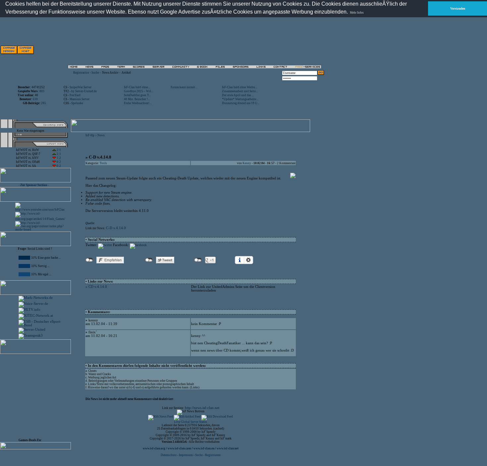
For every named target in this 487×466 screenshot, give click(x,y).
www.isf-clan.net (228, 448)
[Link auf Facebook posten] (138, 245)
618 (35, 99)
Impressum (186, 455)
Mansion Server (79, 99)
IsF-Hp (89, 135)
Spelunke (77, 103)
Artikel (126, 72)
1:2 (58, 158)
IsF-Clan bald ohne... (137, 87)
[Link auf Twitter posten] (105, 245)
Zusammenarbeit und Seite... (240, 91)
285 (43, 103)
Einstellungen (248, 260)
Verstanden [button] (457, 8)
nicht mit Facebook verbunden (89, 260)
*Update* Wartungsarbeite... (240, 99)
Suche (95, 72)
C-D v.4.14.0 (116, 228)
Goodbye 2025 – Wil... (138, 91)
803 (41, 91)
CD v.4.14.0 (97, 287)
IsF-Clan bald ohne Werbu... (239, 87)
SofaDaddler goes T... (137, 95)
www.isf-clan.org (154, 448)
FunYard (75, 95)
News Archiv (110, 72)
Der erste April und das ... (238, 95)
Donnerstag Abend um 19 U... (240, 103)
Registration (81, 72)
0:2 (58, 162)
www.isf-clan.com (179, 448)
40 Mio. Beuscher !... (137, 99)
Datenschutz (169, 455)
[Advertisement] (248, 50)
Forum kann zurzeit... (184, 87)
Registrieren (213, 455)
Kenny (247, 163)
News (101, 135)
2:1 (58, 150)
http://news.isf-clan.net (202, 408)
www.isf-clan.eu (203, 448)
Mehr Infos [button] (357, 12)
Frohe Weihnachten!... (137, 103)
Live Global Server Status (190, 422)
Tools (103, 163)
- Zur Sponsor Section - (34, 185)
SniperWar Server (80, 87)
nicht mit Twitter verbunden (149, 260)
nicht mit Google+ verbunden (198, 260)
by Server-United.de (84, 91)
